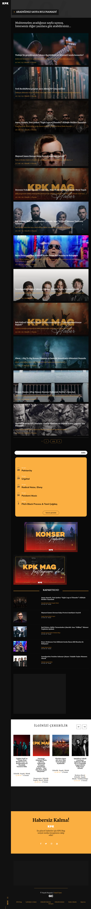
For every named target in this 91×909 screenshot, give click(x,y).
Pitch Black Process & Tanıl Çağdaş (39, 504)
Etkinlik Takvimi (46, 902)
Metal (46, 616)
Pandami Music (29, 495)
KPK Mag (19, 902)
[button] (79, 727)
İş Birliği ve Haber (31, 902)
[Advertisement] (39, 694)
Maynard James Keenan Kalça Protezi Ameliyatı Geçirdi (61, 613)
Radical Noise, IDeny (32, 487)
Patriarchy (27, 470)
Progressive (18, 778)
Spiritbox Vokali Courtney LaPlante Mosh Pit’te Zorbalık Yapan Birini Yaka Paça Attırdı (60, 763)
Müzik (57, 603)
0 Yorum (26, 782)
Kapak (53, 603)
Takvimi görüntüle (51, 513)
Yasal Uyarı (58, 893)
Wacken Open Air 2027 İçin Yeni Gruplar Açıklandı (41, 761)
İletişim (50, 904)
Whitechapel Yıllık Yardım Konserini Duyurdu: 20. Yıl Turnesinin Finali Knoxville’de (80, 763)
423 (53, 441)
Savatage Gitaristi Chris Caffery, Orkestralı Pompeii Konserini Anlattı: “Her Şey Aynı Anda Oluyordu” (21, 765)
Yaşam (53, 616)
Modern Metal (60, 775)
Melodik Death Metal (46, 603)
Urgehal (26, 478)
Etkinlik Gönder (59, 902)
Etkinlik (43, 632)
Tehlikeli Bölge (56, 632)
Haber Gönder (72, 902)
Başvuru (83, 902)
